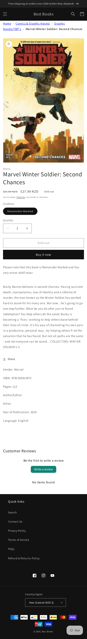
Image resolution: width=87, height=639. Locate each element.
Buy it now (43, 254)
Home (7, 23)
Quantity (8, 220)
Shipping (20, 197)
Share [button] (11, 359)
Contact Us (15, 521)
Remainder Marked (22, 212)
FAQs (11, 549)
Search (12, 512)
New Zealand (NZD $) (41, 602)
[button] (5, 14)
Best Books (47, 631)
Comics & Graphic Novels (33, 23)
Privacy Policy (17, 530)
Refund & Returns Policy (24, 558)
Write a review (43, 469)
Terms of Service (18, 540)
